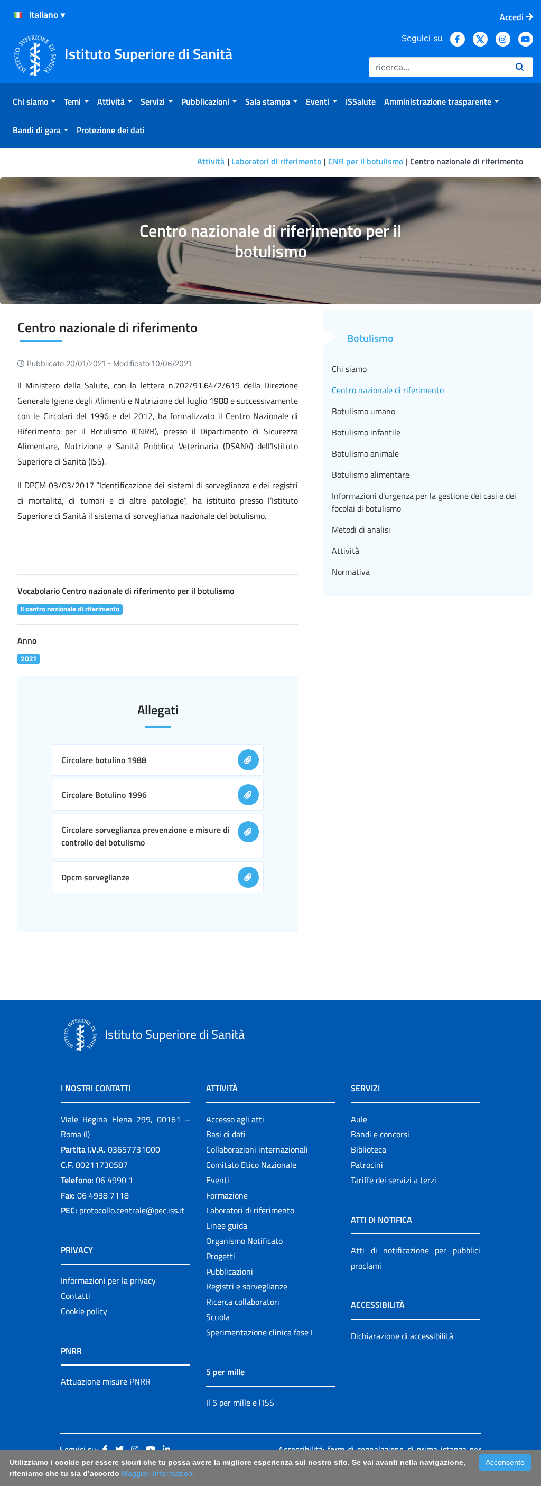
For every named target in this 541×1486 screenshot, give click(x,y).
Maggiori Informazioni (158, 1473)
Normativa (351, 571)
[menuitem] (34, 101)
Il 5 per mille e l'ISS (240, 1402)
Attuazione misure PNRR (106, 1381)
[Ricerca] (519, 67)
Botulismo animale (365, 453)
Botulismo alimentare (370, 474)
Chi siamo (349, 369)
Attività (211, 161)
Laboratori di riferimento (276, 161)
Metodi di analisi (361, 529)
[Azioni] (18, 15)
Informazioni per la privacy (108, 1280)
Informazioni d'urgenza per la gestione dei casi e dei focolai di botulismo (424, 502)
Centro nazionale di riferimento (388, 390)
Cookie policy (84, 1311)
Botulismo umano (363, 411)
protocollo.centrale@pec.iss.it (131, 1210)
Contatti (75, 1295)
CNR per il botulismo (365, 161)
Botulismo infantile (366, 432)
